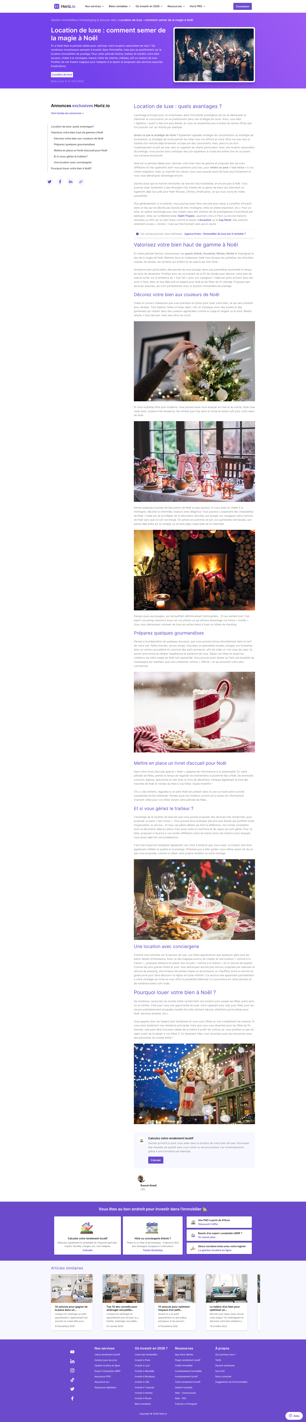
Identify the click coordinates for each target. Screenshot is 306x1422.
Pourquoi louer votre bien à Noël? (71, 168)
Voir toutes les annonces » (67, 113)
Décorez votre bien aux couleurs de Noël (78, 138)
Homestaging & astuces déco (98, 20)
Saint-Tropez (186, 215)
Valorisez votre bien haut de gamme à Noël (77, 132)
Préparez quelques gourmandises (74, 144)
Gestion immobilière (64, 20)
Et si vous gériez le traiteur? (71, 156)
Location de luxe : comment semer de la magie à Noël (156, 20)
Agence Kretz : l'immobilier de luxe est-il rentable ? (215, 233)
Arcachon (205, 219)
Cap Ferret (225, 219)
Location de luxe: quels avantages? (72, 126)
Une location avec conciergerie (72, 162)
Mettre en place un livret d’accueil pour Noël (80, 150)
